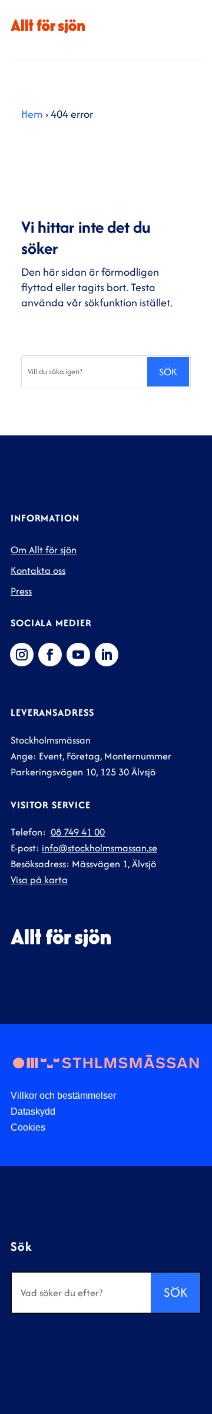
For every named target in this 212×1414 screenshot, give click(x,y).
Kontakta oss (38, 570)
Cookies (28, 1127)
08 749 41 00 (78, 832)
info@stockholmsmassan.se (99, 848)
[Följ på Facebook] (50, 654)
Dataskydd (33, 1111)
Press (21, 591)
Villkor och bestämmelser (63, 1096)
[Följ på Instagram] (22, 654)
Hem (32, 114)
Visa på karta (39, 880)
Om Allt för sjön (44, 550)
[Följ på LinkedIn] (106, 654)
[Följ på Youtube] (78, 654)
